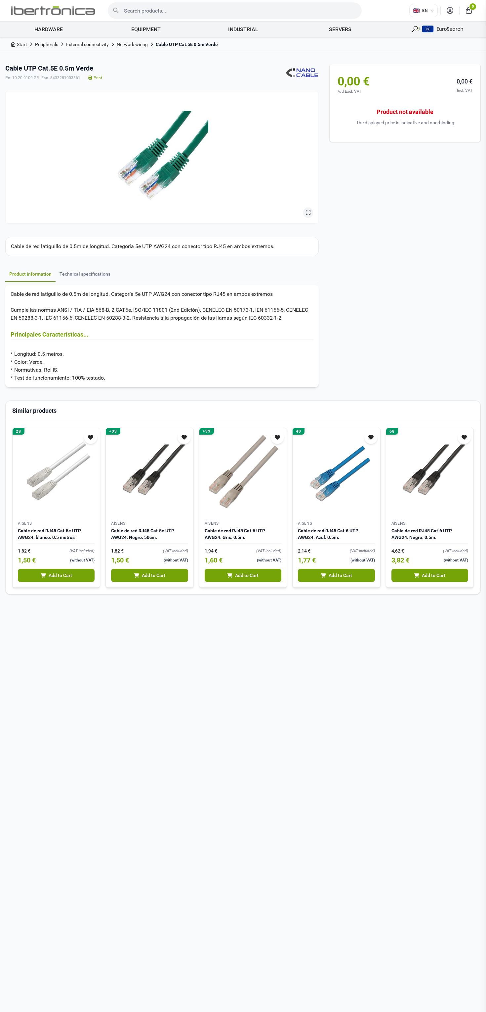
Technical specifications (85, 274)
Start (21, 44)
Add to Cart (60, 575)
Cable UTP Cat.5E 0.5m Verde (187, 44)
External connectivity (87, 44)
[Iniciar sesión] (450, 10)
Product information (30, 274)
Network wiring (132, 44)
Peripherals (46, 44)
